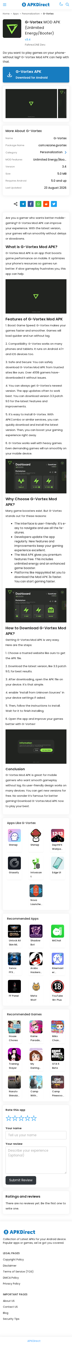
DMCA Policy (11, 1278)
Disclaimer (9, 1265)
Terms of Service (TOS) (18, 1271)
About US (9, 1301)
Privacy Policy (11, 1283)
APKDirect (34, 1341)
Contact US (10, 1307)
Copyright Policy (13, 1259)
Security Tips (11, 1319)
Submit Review (20, 1180)
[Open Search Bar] (67, 5)
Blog (5, 1313)
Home (6, 13)
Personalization (31, 13)
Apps (16, 13)
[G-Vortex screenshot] (32, 103)
